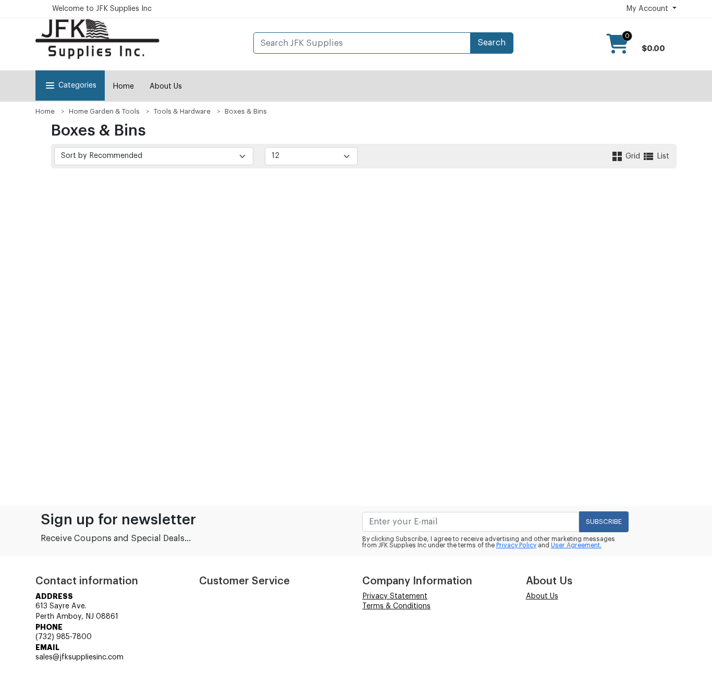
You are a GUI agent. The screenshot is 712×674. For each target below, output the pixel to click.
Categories (77, 85)
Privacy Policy (516, 545)
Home (123, 86)
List (662, 156)
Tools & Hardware (182, 111)
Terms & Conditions (396, 606)
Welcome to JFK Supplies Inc (102, 9)
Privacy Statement (394, 596)
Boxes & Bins (246, 111)
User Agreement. (576, 545)
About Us (166, 86)
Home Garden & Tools (104, 111)
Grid (632, 156)
